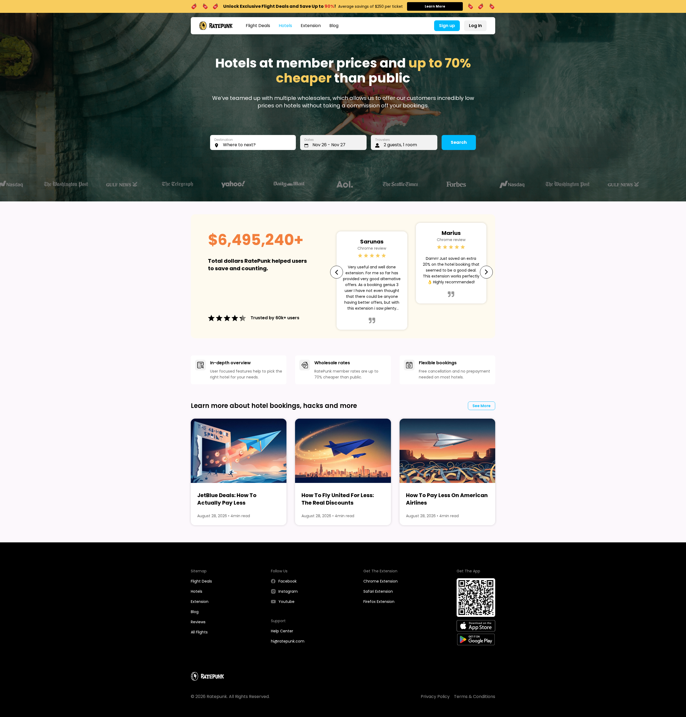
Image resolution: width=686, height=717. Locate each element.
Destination (223, 139)
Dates (309, 139)
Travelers (382, 139)
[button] (253, 142)
